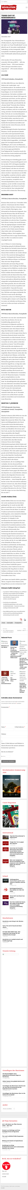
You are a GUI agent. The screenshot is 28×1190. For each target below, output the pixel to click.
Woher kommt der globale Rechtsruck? (14, 1081)
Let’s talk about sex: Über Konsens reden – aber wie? (12, 1124)
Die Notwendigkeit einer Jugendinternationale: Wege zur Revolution (12, 1075)
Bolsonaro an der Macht (5, 646)
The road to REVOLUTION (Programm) (12, 1136)
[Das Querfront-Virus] (14, 673)
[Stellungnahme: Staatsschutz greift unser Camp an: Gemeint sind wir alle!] (6, 881)
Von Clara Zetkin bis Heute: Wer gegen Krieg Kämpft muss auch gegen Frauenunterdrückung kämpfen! (17, 905)
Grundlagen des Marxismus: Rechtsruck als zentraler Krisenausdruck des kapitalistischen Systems (14, 1087)
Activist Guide (5, 1174)
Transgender (18, 622)
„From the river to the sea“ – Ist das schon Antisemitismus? (6, 680)
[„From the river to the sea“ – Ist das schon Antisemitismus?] (5, 673)
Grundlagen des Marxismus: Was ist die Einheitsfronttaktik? (14, 1094)
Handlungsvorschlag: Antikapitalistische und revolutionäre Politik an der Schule (13, 1147)
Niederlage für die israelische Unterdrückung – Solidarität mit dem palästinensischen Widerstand (15, 652)
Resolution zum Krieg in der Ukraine (13, 921)
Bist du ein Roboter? (7, 752)
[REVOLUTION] (9, 7)
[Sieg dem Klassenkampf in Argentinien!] (6, 837)
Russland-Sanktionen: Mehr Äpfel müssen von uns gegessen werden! (23, 688)
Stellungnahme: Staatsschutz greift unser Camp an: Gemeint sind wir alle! (17, 882)
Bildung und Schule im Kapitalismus (12, 1140)
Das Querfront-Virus (13, 679)
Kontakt (4, 1176)
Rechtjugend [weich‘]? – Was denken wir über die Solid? (17, 890)
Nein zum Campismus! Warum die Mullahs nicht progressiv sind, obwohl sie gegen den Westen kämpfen (17, 863)
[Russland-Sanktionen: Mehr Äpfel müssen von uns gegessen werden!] (23, 676)
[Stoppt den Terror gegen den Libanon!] (6, 843)
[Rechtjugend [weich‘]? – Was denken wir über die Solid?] (6, 890)
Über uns (4, 1171)
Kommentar (5, 707)
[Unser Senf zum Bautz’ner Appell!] (6, 897)
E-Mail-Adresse (20, 727)
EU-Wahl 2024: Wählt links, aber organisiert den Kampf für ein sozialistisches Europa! (11, 933)
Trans (3, 622)
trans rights (10, 622)
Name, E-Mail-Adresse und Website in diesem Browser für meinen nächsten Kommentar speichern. (12, 746)
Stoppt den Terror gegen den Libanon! (17, 842)
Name (3, 727)
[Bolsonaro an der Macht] (5, 642)
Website (3, 734)
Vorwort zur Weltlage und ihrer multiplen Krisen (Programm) (11, 1130)
